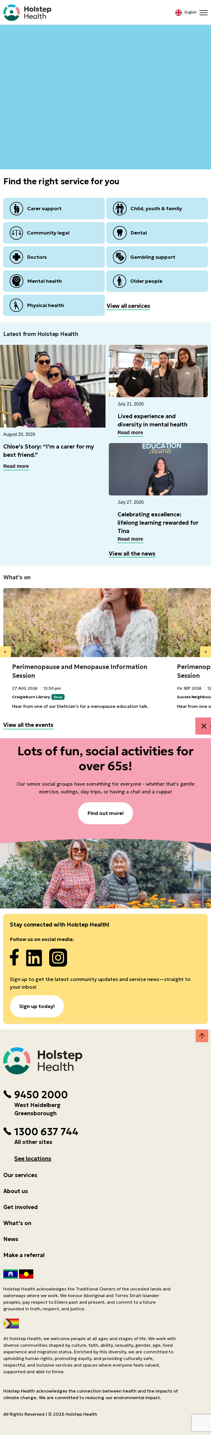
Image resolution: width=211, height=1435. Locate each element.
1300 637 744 (46, 1132)
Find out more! (105, 813)
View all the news (132, 553)
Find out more (105, 69)
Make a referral (24, 1255)
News (10, 1239)
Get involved (20, 1207)
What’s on (17, 1223)
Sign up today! (37, 1006)
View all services (128, 306)
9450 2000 (41, 1095)
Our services (20, 1175)
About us (15, 1191)
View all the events (28, 725)
